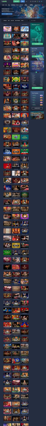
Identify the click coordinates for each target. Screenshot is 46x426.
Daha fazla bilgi (37, 58)
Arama (34, 20)
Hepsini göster (37, 108)
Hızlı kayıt (16, 1)
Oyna (7, 38)
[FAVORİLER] (28, 20)
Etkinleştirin (37, 56)
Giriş (22, 1)
